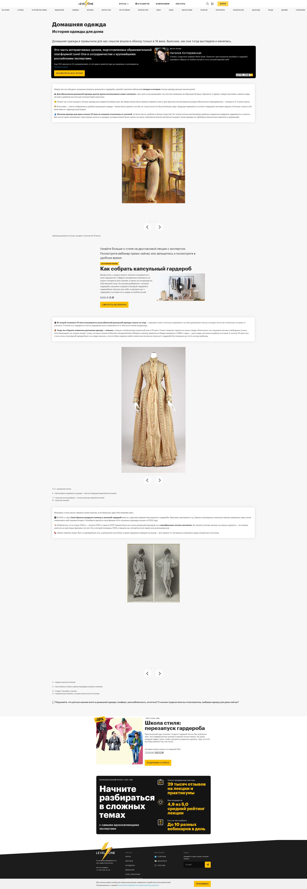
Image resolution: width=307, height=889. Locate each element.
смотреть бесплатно (114, 305)
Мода (270, 10)
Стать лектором (132, 874)
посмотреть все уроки (69, 73)
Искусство (106, 10)
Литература (220, 10)
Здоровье (256, 10)
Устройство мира (39, 10)
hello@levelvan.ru (104, 863)
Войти (223, 4)
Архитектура (143, 10)
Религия (203, 10)
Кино (158, 10)
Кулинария (300, 10)
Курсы (122, 4)
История (5, 10)
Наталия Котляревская (185, 53)
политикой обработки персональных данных (138, 885)
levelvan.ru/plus (61, 67)
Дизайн (284, 10)
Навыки (75, 10)
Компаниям (162, 4)
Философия (187, 10)
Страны (21, 10)
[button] (149, 221)
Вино (171, 10)
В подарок (144, 4)
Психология (238, 10)
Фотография (124, 10)
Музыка (90, 10)
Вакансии (130, 870)
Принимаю (202, 884)
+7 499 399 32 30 (103, 870)
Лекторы (180, 4)
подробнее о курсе (158, 763)
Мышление (59, 10)
